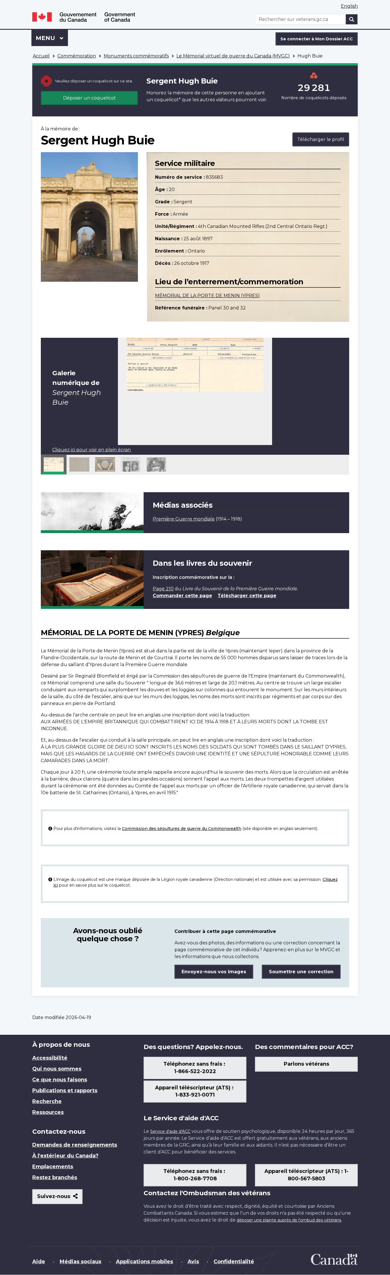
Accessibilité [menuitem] (49, 1058)
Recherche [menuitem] (47, 1101)
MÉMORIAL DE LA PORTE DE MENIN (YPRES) (207, 295)
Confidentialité (234, 1261)
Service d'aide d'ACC (170, 1131)
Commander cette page (182, 595)
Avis (193, 1261)
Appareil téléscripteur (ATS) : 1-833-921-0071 (195, 1091)
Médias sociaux (80, 1261)
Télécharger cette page (247, 595)
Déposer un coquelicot (89, 98)
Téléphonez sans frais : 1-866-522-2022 (195, 1068)
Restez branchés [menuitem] (54, 1177)
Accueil (41, 56)
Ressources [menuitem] (48, 1112)
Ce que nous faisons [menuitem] (59, 1080)
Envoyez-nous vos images (214, 971)
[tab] (54, 464)
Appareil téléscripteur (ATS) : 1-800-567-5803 (306, 1175)
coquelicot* (167, 99)
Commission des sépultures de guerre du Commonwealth (181, 828)
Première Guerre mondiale (184, 519)
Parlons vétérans (306, 1064)
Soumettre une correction (301, 971)
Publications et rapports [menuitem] (64, 1090)
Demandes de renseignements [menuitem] (74, 1145)
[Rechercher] (352, 19)
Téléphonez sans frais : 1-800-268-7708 (195, 1175)
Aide (38, 1261)
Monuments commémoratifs (136, 56)
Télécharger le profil (320, 139)
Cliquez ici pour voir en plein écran (91, 449)
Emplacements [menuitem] (52, 1166)
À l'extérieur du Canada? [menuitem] (65, 1156)
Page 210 (163, 588)
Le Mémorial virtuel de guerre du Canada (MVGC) (233, 56)
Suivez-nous (60, 1198)
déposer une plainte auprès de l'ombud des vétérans (289, 1220)
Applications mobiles (144, 1261)
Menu (52, 38)
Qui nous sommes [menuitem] (56, 1069)
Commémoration (76, 56)
